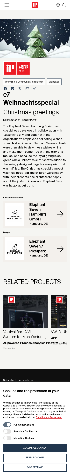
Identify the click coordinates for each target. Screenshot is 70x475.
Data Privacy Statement (49, 417)
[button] (56, 5)
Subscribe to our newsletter (18, 380)
